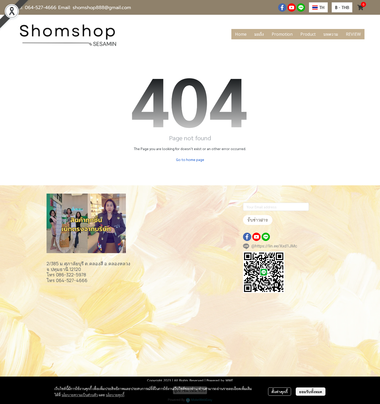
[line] (301, 7)
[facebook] (282, 7)
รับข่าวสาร (257, 220)
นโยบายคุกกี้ (115, 394)
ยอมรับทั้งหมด (310, 391)
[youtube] (291, 7)
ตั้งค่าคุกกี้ (279, 391)
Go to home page (190, 159)
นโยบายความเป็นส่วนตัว (80, 394)
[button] (318, 7)
